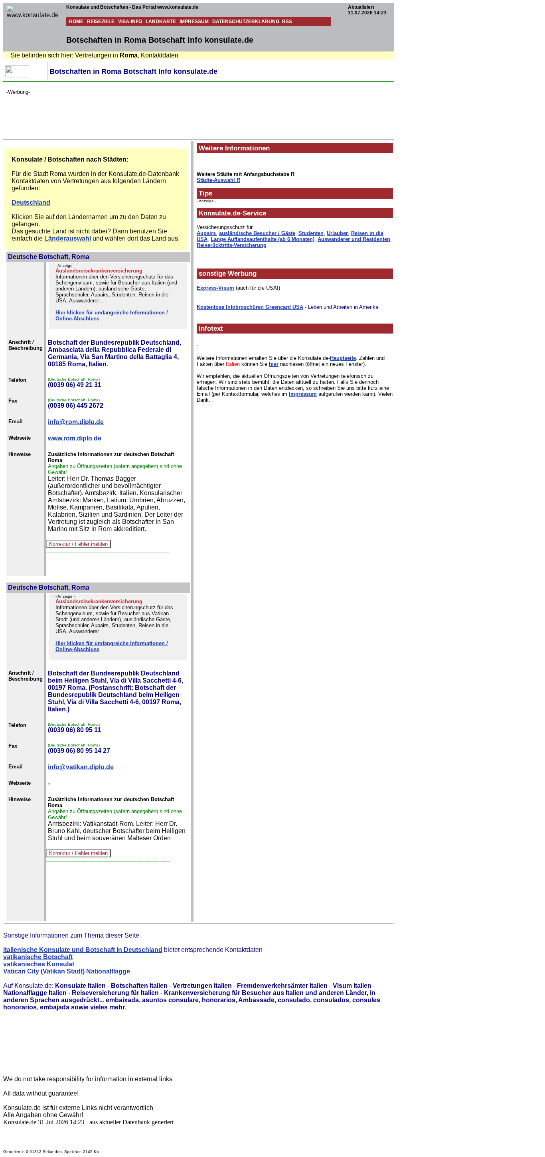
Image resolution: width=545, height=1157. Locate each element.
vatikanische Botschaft (38, 957)
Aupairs (206, 233)
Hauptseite (343, 358)
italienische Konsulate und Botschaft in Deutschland (82, 949)
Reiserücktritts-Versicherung (232, 245)
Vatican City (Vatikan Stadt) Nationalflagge (66, 971)
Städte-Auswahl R (218, 180)
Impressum (303, 394)
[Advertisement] (151, 113)
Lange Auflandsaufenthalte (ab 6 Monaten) (262, 239)
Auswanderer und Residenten (354, 239)
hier (273, 364)
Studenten (311, 233)
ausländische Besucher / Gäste (257, 233)
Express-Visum (215, 288)
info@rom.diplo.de (76, 422)
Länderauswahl (67, 238)
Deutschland (31, 202)
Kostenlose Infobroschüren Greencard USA (250, 307)
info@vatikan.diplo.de (81, 767)
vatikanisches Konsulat (38, 964)
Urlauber (337, 233)
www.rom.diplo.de (74, 438)
